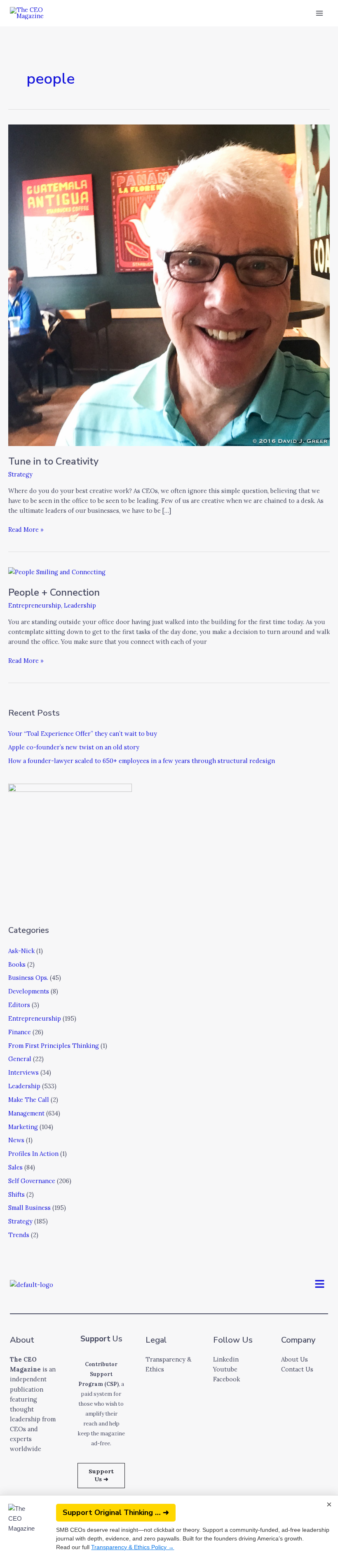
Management (26, 1113)
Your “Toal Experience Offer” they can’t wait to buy (82, 733)
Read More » (26, 529)
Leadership (80, 605)
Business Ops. (28, 978)
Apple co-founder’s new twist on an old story (73, 747)
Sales (15, 1167)
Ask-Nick (21, 951)
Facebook (226, 1379)
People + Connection (54, 592)
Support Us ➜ (101, 1475)
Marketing (23, 1127)
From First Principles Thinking (53, 1046)
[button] (320, 1285)
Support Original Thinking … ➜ (116, 1512)
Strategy (20, 474)
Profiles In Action (33, 1154)
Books (17, 964)
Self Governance (31, 1181)
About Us (294, 1359)
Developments (28, 991)
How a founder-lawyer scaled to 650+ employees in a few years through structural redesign (141, 761)
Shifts (16, 1194)
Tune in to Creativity (53, 461)
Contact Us (297, 1369)
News (16, 1140)
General (19, 1059)
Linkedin (226, 1359)
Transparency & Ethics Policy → (132, 1547)
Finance (19, 1032)
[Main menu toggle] (319, 13)
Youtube (225, 1369)
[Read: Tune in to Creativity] (169, 285)
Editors (19, 1005)
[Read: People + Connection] (57, 571)
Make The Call (28, 1100)
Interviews (23, 1072)
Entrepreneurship (34, 605)
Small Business (29, 1208)
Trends (18, 1235)
